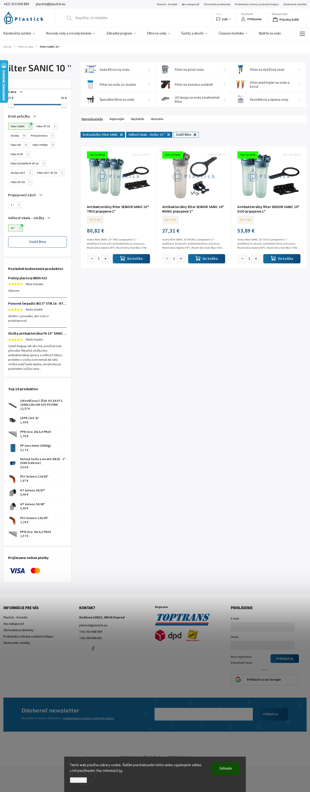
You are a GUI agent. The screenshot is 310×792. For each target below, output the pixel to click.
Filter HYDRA (43, 145)
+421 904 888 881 (90, 638)
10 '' (16, 228)
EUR (225, 19)
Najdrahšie (137, 119)
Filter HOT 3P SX (50, 173)
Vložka (18, 136)
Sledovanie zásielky (295, 4)
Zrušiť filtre (37, 241)
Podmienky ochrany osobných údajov (257, 4)
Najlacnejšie (117, 119)
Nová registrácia (241, 657)
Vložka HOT (21, 173)
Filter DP (19, 145)
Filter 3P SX (46, 126)
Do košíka (106, 259)
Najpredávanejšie (92, 119)
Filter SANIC (20, 126)
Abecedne (157, 119)
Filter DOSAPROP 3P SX (27, 164)
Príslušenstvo (42, 136)
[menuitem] (21, 33)
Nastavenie (78, 780)
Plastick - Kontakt (167, 4)
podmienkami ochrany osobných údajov (88, 718)
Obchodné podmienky (217, 4)
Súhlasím (225, 768)
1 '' (15, 205)
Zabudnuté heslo (241, 663)
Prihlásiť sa (270, 714)
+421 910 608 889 (90, 632)
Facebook (92, 648)
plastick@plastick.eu (93, 625)
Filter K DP (20, 154)
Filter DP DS (20, 182)
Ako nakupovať (190, 4)
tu (120, 770)
